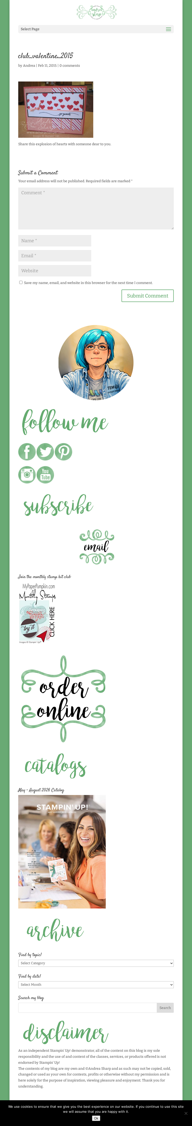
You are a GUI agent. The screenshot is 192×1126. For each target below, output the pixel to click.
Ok (96, 1118)
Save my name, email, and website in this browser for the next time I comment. (88, 283)
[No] (185, 1113)
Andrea (29, 66)
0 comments (70, 66)
